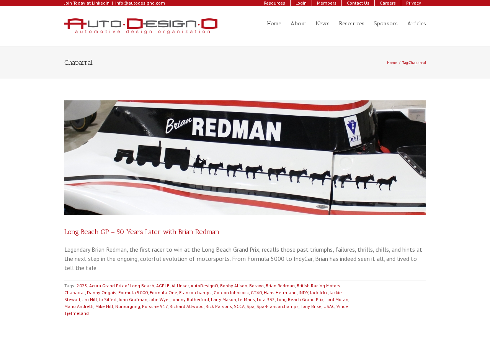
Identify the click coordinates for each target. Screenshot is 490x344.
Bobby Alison (233, 285)
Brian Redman (280, 285)
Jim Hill (89, 299)
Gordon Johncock (231, 292)
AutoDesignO (204, 285)
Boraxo (256, 285)
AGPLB (163, 285)
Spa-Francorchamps (277, 306)
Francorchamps (195, 292)
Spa (251, 306)
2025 (82, 285)
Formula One (163, 292)
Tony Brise (311, 306)
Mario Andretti (78, 306)
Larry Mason (223, 299)
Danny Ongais (101, 292)
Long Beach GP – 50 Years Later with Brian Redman (141, 232)
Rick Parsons (219, 306)
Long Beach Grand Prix (300, 299)
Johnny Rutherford (190, 299)
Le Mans (246, 299)
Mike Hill (104, 306)
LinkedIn (100, 3)
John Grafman (133, 299)
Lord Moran (336, 299)
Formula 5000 (133, 292)
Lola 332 (266, 299)
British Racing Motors (318, 285)
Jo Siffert (108, 299)
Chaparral (74, 292)
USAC (329, 306)
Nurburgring (127, 306)
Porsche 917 (155, 306)
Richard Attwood (187, 306)
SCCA (239, 306)
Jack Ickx (319, 292)
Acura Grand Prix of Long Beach (121, 285)
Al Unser (180, 285)
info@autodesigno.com (140, 3)
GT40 (256, 292)
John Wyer (159, 299)
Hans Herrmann (280, 292)
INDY (303, 292)
